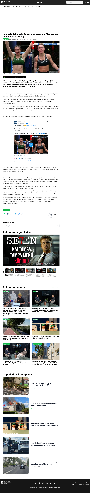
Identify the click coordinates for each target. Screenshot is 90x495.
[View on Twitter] (47, 122)
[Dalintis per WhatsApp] (4, 214)
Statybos (6, 319)
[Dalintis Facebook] (8, 214)
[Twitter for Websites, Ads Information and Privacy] (47, 156)
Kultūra (6, 291)
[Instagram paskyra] (43, 483)
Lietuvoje (6, 344)
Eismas (33, 469)
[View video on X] (31, 145)
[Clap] (50, 215)
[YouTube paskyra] (50, 483)
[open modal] (88, 2)
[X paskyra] (36, 483)
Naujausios (6, 6)
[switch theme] (85, 2)
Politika (35, 291)
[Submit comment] (57, 226)
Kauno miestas (37, 344)
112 (31, 408)
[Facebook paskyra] (39, 483)
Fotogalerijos (25, 6)
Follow (26, 123)
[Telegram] (15, 214)
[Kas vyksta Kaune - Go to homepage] (7, 482)
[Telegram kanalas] (54, 483)
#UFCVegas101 (31, 126)
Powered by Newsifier (45, 489)
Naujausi (75, 482)
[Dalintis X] (11, 214)
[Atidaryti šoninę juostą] (2, 6)
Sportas (5, 39)
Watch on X (43, 137)
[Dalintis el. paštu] (22, 214)
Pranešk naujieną (15, 6)
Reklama (32, 6)
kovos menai (6, 210)
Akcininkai (74, 484)
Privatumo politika (84, 484)
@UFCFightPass (40, 133)
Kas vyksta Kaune (21, 39)
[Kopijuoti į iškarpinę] (19, 214)
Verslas (35, 319)
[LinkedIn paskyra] (47, 483)
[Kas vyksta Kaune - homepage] (7, 2)
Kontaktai (39, 6)
